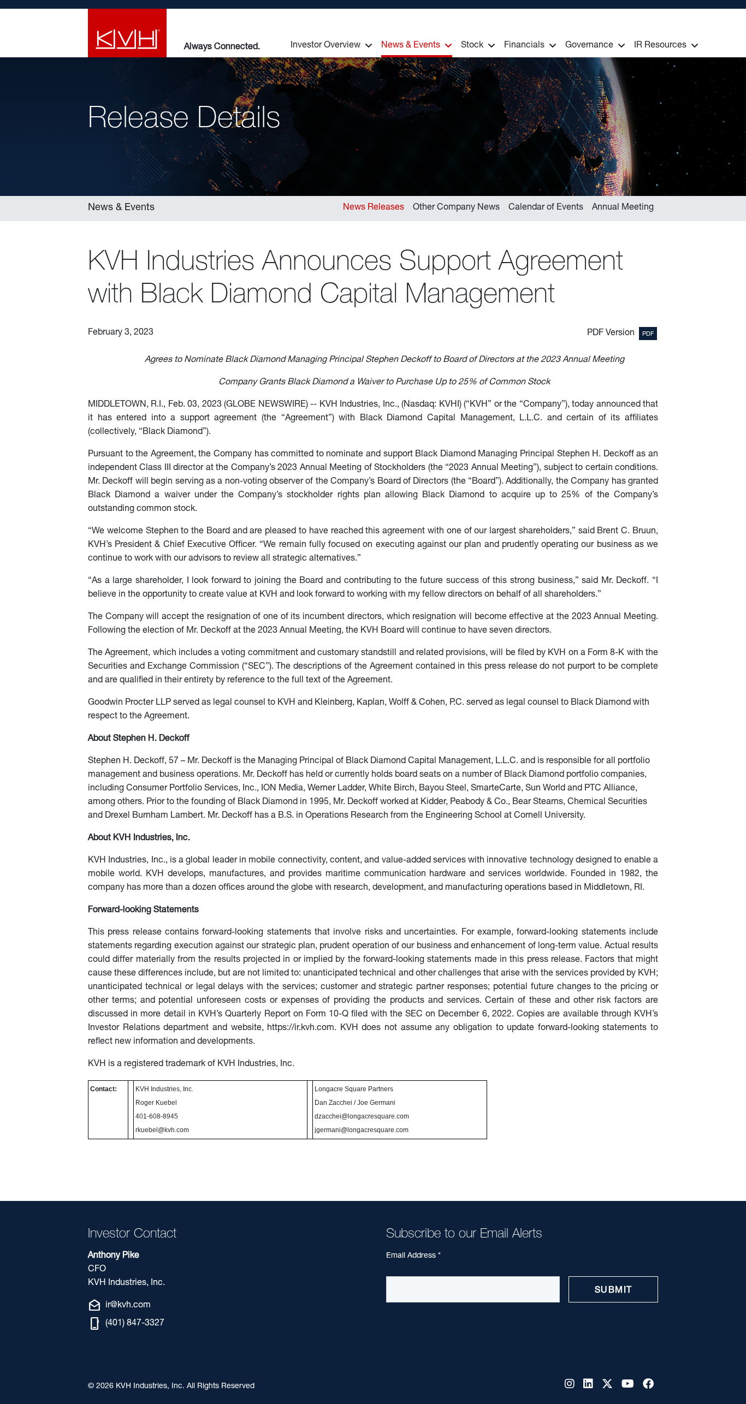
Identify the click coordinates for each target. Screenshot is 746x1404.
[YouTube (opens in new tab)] (627, 1386)
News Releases (373, 208)
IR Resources (660, 45)
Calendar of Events (545, 208)
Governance (589, 45)
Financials (524, 45)
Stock (472, 45)
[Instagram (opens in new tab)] (569, 1386)
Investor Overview (325, 45)
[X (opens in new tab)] (607, 1386)
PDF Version (611, 333)
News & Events (410, 45)
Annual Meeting (623, 208)
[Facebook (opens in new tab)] (648, 1386)
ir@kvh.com (119, 1306)
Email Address (413, 1256)
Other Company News (456, 208)
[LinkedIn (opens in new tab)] (588, 1386)
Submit (613, 1291)
